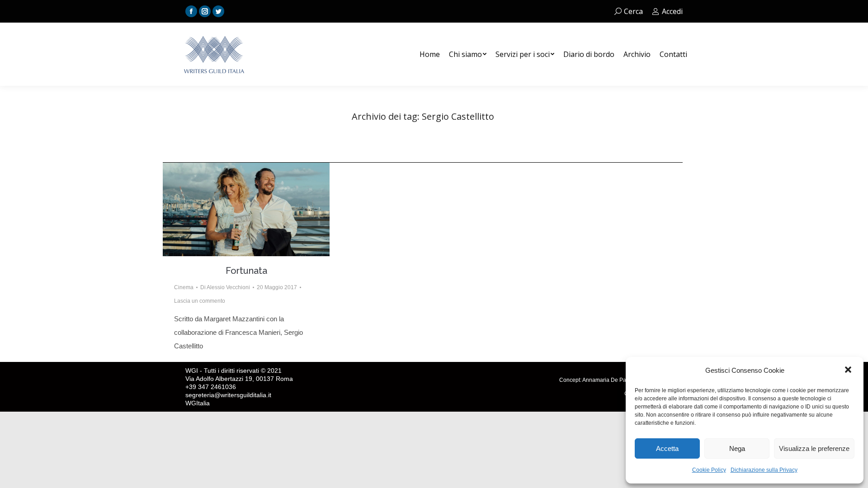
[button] (849, 370)
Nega (737, 448)
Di (225, 287)
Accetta (667, 448)
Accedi (672, 11)
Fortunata (246, 270)
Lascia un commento (199, 301)
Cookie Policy (709, 470)
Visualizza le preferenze (814, 448)
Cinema (183, 287)
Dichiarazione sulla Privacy (764, 470)
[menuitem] (429, 54)
